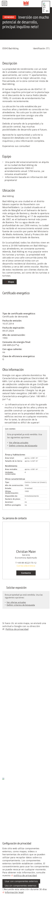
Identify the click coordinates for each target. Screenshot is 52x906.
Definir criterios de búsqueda (23, 445)
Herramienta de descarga (15, 762)
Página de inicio (10, 700)
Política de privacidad (17, 629)
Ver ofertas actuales (18, 442)
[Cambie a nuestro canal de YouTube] (2, 818)
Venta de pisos (10, 722)
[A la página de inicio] (26, 3)
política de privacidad (25, 875)
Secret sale (8, 731)
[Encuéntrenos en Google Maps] (2, 824)
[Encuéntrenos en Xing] (2, 830)
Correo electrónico (26, 565)
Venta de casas (10, 719)
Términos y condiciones (15, 793)
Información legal (11, 790)
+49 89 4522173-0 (13, 674)
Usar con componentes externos (21, 881)
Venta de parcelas (11, 725)
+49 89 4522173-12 (27, 562)
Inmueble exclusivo (12, 728)
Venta (5, 715)
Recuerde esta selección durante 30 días (25, 889)
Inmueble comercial (13, 734)
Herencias (7, 737)
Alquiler (6, 759)
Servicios (7, 751)
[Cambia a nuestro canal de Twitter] (2, 812)
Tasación (7, 743)
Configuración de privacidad (17, 787)
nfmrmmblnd (9, 677)
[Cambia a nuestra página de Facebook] (2, 806)
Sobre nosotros (10, 707)
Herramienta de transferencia (18, 765)
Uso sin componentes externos (20, 885)
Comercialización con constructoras (21, 740)
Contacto (26, 572)
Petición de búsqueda (14, 756)
